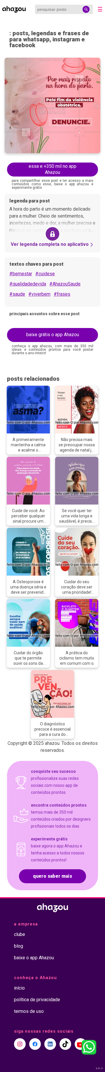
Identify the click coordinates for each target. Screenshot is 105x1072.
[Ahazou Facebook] (35, 1044)
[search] (86, 9)
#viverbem (39, 294)
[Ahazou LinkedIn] (50, 1044)
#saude (17, 294)
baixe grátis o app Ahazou (52, 334)
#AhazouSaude (64, 284)
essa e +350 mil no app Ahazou (52, 169)
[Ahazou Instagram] (20, 1044)
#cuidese (45, 273)
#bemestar (20, 273)
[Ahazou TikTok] (65, 1044)
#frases (62, 294)
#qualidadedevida (27, 284)
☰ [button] (100, 9)
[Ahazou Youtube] (80, 1044)
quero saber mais (52, 876)
